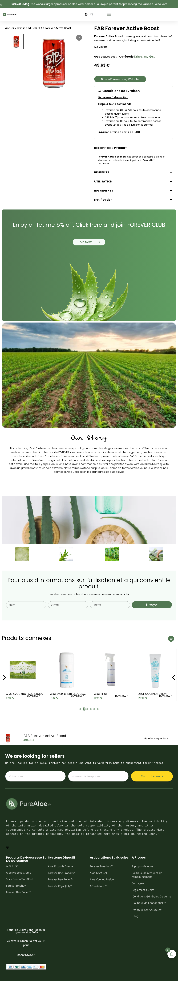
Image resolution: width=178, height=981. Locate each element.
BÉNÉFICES (101, 172)
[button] (92, 14)
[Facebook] (86, 14)
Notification (103, 200)
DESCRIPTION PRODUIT (110, 148)
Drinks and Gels (27, 28)
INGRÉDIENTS (103, 191)
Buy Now (32, 695)
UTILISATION (103, 181)
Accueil (9, 28)
